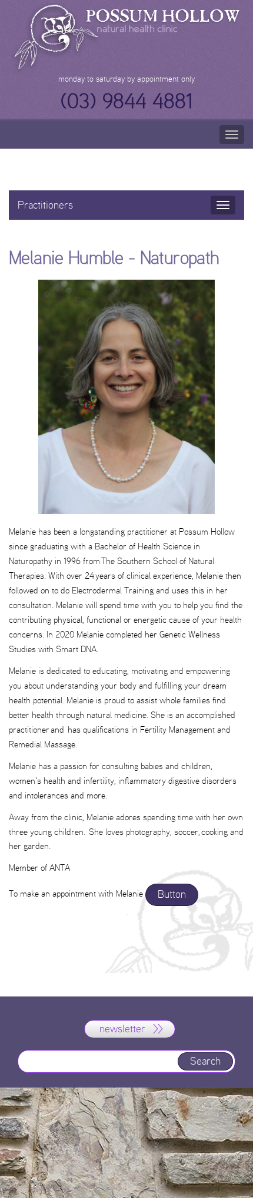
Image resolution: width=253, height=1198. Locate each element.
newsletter (122, 1028)
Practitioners (45, 205)
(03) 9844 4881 (127, 101)
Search (205, 1061)
